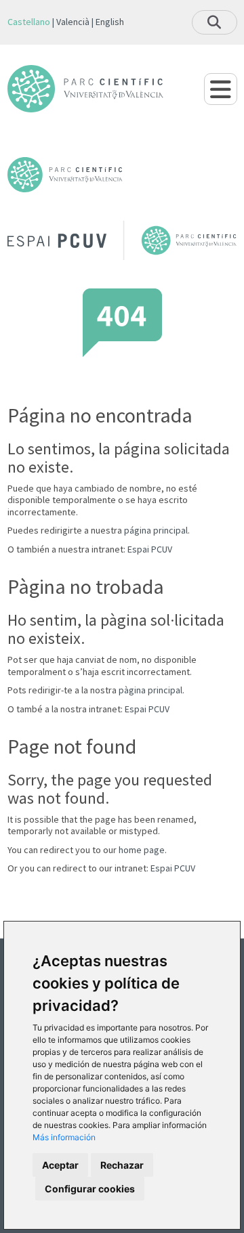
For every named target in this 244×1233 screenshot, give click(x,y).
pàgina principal (150, 690)
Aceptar (60, 1165)
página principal (156, 530)
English (110, 22)
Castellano (28, 22)
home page (142, 850)
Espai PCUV (149, 549)
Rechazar (122, 1165)
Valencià (72, 22)
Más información (64, 1137)
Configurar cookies (90, 1188)
